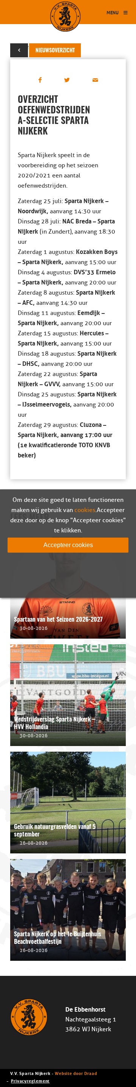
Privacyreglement (30, 1080)
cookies (84, 510)
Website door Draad (76, 1073)
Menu (113, 12)
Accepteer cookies (68, 544)
